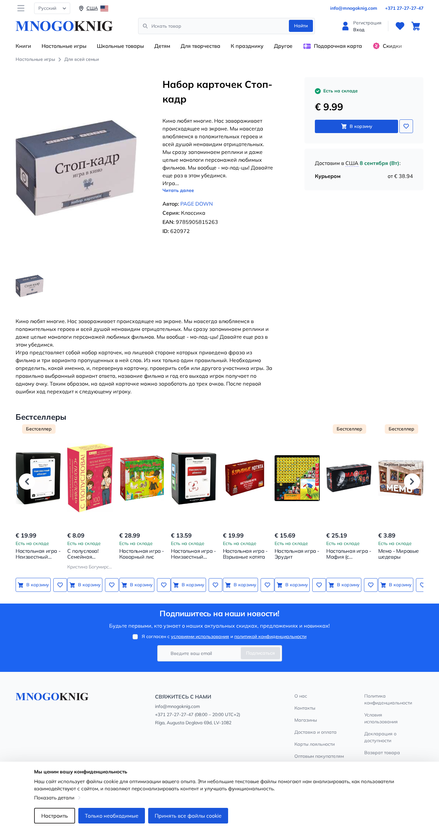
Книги (23, 46)
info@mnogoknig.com (353, 8)
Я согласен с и (224, 636)
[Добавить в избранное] (406, 126)
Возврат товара (382, 752)
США (351, 163)
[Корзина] (415, 26)
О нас (300, 696)
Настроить (54, 815)
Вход (359, 30)
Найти (301, 26)
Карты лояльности (314, 744)
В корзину (361, 126)
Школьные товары (120, 46)
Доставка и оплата (315, 732)
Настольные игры (64, 46)
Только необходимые (111, 815)
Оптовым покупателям (319, 756)
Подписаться (260, 653)
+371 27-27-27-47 (404, 8)
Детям (162, 46)
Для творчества (200, 46)
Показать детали (54, 798)
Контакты (304, 708)
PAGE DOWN (196, 203)
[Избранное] (400, 26)
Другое (283, 46)
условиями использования (200, 636)
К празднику (247, 46)
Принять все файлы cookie (188, 815)
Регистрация (367, 23)
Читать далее (178, 190)
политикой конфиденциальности (270, 636)
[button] (27, 481)
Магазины (305, 720)
